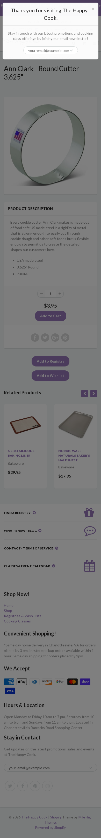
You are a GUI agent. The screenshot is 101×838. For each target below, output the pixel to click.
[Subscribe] (71, 50)
